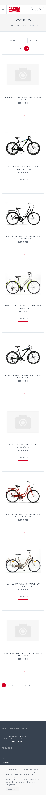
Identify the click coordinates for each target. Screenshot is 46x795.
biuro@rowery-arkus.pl (17, 736)
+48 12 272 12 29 (15, 738)
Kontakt (6, 762)
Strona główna (14, 25)
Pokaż (22, 115)
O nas (5, 758)
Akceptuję (12, 789)
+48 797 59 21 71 (15, 741)
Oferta (5, 755)
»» (34, 685)
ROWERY (24, 25)
